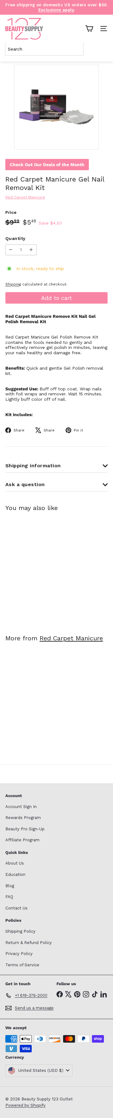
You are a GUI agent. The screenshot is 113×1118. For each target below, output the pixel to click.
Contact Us (16, 908)
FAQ (9, 896)
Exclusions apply (56, 10)
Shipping (13, 284)
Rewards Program (23, 817)
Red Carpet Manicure (71, 638)
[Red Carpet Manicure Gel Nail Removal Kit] (44, 568)
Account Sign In (21, 806)
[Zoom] (89, 140)
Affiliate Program (22, 840)
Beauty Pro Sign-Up (25, 829)
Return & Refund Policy (28, 942)
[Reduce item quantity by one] (10, 249)
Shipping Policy (20, 931)
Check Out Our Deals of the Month (47, 164)
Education (15, 874)
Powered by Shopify (25, 1105)
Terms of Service (22, 965)
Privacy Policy (19, 953)
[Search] (101, 49)
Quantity (15, 238)
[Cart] (89, 28)
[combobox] (44, 49)
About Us (14, 863)
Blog (9, 885)
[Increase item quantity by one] (31, 249)
